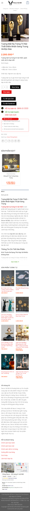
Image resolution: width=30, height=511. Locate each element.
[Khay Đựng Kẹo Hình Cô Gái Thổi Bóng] (7, 362)
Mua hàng (15, 87)
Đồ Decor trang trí (14, 8)
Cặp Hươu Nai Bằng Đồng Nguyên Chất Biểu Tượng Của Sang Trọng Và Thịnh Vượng (22, 345)
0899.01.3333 (22, 108)
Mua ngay (6, 92)
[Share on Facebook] (5, 140)
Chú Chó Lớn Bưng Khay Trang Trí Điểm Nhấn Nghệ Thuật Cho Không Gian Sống (7, 317)
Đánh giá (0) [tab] (4, 195)
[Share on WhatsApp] (2, 140)
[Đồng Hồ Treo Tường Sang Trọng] (11, 163)
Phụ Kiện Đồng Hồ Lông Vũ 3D (22, 288)
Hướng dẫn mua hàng (8, 452)
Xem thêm (14, 262)
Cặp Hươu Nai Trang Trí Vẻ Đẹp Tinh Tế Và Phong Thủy (22, 373)
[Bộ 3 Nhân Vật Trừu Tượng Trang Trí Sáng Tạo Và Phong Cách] (7, 278)
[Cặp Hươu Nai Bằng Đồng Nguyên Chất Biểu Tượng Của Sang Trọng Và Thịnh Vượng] (22, 333)
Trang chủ (5, 8)
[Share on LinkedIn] (18, 140)
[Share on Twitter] (9, 140)
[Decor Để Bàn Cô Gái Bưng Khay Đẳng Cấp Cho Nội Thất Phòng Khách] (7, 333)
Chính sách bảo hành (8, 443)
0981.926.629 (10, 115)
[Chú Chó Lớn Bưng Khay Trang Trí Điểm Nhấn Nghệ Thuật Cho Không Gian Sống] (7, 305)
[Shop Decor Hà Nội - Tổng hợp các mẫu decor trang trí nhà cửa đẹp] (15, 3)
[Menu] (2, 3)
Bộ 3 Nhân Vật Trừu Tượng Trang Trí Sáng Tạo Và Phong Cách (7, 289)
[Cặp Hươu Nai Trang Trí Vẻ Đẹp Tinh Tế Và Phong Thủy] (22, 362)
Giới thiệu (4, 455)
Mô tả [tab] (2, 191)
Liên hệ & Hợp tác (7, 458)
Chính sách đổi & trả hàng (9, 449)
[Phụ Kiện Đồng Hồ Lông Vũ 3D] (22, 278)
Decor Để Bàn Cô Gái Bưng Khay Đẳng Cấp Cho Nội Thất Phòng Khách (7, 345)
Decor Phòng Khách (12, 137)
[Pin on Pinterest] (15, 140)
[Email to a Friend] (12, 140)
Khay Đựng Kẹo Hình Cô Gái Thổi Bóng (7, 372)
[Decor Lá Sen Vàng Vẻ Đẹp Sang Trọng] (22, 305)
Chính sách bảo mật (7, 446)
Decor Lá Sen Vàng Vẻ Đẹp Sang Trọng (22, 315)
